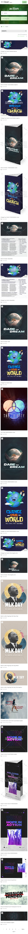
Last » (14, 931)
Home (3, 26)
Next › (23, 929)
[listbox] (22, 36)
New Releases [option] (20, 36)
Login (24, 2)
